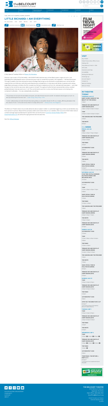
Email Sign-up (85, 76)
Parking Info (85, 63)
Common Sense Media (53, 112)
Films (6, 10)
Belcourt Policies (86, 83)
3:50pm (84, 144)
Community (51, 10)
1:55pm (88, 238)
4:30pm (89, 203)
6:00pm (88, 288)
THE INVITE (85, 121)
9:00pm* (84, 168)
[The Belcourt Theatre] (20, 4)
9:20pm (97, 113)
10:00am (84, 179)
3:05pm (89, 252)
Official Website (14, 119)
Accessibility (85, 72)
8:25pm (93, 288)
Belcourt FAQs (86, 85)
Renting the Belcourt (87, 74)
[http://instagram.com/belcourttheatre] (87, 1)
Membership (65, 10)
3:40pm (84, 293)
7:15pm (92, 133)
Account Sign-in (86, 79)
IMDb (62, 112)
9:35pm (88, 139)
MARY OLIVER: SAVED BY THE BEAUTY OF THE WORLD (90, 99)
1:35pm (83, 108)
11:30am (84, 198)
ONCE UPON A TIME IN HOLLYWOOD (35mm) (88, 165)
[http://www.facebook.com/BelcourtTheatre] (84, 1)
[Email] (74, 16)
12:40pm (84, 252)
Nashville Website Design (97, 399)
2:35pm (84, 133)
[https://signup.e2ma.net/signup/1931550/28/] (98, 1)
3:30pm (84, 118)
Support (78, 10)
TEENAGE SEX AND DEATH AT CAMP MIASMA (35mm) (90, 153)
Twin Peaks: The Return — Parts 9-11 (90, 356)
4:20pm (88, 113)
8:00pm (84, 268)
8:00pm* (84, 304)
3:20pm (84, 282)
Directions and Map (87, 70)
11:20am (84, 245)
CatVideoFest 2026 (88, 147)
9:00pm (97, 108)
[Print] (77, 16)
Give (102, 1)
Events (21, 10)
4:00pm (88, 108)
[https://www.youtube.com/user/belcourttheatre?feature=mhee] (91, 1)
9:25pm (88, 220)
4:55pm (88, 133)
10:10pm (84, 226)
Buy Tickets (85, 58)
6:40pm (93, 113)
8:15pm (92, 282)
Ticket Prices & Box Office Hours (90, 61)
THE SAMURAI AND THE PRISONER (92, 116)
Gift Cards (84, 67)
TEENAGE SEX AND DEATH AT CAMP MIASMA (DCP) (90, 105)
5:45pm (88, 282)
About (92, 10)
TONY (83, 111)
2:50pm (84, 215)
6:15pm (83, 298)
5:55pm (84, 149)
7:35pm (84, 161)
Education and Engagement (38, 10)
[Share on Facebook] (69, 16)
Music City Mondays (31, 74)
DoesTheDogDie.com (11, 114)
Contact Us (85, 81)
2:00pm (84, 113)
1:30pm (84, 102)
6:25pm (92, 108)
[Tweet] (71, 16)
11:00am (84, 233)
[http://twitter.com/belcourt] (80, 1)
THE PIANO (85, 142)
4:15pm (92, 238)
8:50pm (84, 123)
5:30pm (93, 252)
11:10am (84, 189)
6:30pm (84, 156)
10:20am (84, 184)
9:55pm (96, 133)
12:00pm (84, 203)
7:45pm (92, 215)
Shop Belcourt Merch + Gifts (89, 65)
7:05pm (84, 220)
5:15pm (88, 215)
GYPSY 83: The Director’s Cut (91, 301)
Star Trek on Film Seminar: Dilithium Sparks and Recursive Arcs (91, 175)
